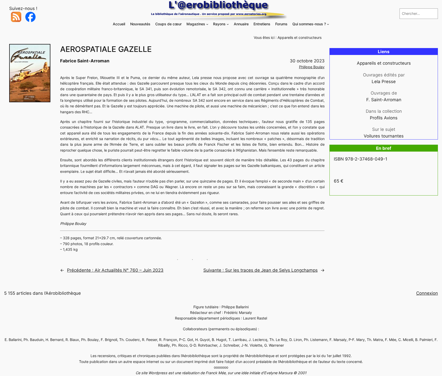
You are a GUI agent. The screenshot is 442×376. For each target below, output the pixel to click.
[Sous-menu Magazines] (207, 24)
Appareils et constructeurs (300, 37)
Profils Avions (383, 117)
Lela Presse (384, 81)
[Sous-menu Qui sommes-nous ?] (328, 24)
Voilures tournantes (384, 136)
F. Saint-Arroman (383, 99)
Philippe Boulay (312, 67)
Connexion (427, 293)
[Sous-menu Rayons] (228, 24)
